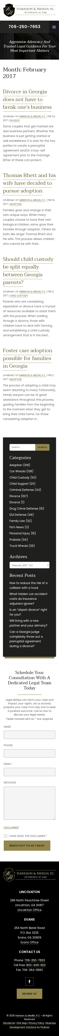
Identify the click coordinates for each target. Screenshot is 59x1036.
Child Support (19, 484)
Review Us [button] (29, 994)
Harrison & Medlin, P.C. (32, 116)
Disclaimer (11, 827)
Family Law (17, 521)
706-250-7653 (24, 27)
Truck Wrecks (19, 546)
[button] (54, 27)
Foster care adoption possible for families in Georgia (27, 358)
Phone (8, 745)
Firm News (17, 527)
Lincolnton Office (30, 910)
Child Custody (19, 295)
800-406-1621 (36, 965)
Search (42, 447)
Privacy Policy (36, 1023)
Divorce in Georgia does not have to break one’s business (27, 99)
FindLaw (44, 1027)
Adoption (16, 204)
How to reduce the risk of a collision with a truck (29, 585)
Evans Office (30, 942)
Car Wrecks (18, 471)
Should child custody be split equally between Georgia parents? (28, 271)
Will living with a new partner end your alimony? (28, 623)
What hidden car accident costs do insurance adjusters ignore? (28, 599)
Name (7, 726)
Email (8, 764)
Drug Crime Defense (24, 509)
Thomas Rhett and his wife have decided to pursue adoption (29, 183)
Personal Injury (20, 533)
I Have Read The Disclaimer (28, 836)
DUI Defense (18, 515)
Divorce (15, 120)
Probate (15, 540)
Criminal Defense (22, 490)
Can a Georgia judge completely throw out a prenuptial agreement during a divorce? (26, 639)
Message (10, 782)
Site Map (22, 1023)
